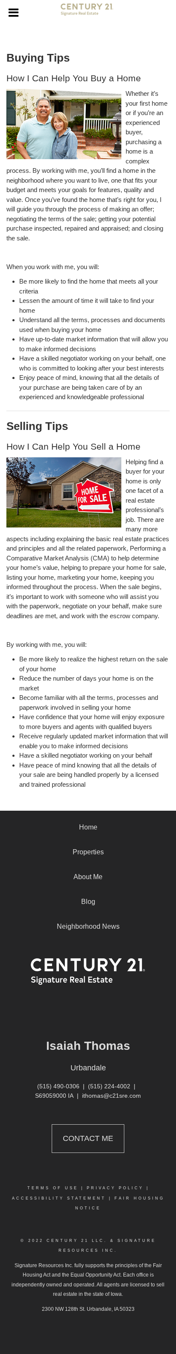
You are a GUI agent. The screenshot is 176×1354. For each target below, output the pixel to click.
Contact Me (88, 1138)
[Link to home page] (88, 13)
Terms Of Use (52, 1188)
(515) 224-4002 (109, 1086)
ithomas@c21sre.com (111, 1095)
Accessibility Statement (59, 1198)
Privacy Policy (115, 1188)
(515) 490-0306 (58, 1086)
